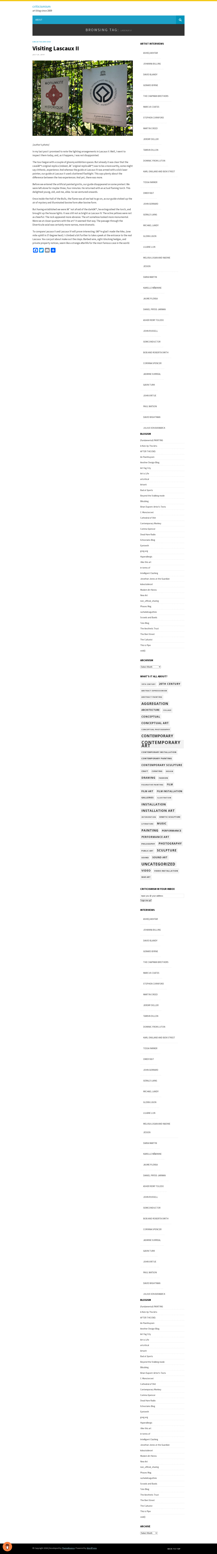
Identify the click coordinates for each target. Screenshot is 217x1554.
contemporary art (160, 744)
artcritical (144, 479)
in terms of (145, 567)
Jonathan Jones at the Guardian (155, 578)
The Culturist (146, 639)
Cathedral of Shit (148, 517)
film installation (169, 791)
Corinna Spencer (152, 363)
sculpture (167, 850)
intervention (148, 817)
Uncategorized (41, 42)
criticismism (41, 6)
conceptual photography (155, 729)
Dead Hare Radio (148, 534)
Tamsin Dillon (150, 150)
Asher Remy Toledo (153, 320)
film (170, 784)
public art (147, 851)
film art (147, 791)
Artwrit (143, 484)
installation (153, 804)
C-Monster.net (147, 512)
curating (157, 771)
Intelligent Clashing (149, 573)
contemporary (157, 735)
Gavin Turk (149, 384)
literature (147, 824)
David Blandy (150, 74)
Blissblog (144, 501)
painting (149, 830)
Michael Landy (151, 225)
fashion (163, 778)
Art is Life (144, 473)
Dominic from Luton (154, 160)
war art (146, 877)
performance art (155, 837)
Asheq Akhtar (150, 53)
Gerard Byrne (150, 85)
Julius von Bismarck (154, 427)
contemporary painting (156, 758)
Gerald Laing (150, 214)
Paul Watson (150, 406)
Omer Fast (148, 193)
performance (171, 830)
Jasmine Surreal (152, 374)
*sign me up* (146, 900)
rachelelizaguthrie (148, 612)
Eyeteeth (144, 545)
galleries (147, 797)
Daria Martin (150, 277)
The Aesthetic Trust (149, 628)
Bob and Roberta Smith (155, 352)
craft (144, 771)
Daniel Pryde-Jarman (154, 309)
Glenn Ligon (149, 236)
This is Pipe (145, 645)
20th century (169, 684)
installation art (158, 810)
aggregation (154, 703)
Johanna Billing (152, 63)
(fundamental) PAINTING (151, 440)
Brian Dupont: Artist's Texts (153, 506)
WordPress (92, 1548)
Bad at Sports (146, 490)
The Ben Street (147, 634)
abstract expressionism (154, 691)
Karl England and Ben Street (159, 171)
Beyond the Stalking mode (152, 495)
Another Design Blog (149, 462)
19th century (148, 684)
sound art (160, 857)
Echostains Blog (147, 540)
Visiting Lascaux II (55, 48)
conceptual (150, 716)
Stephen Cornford (153, 117)
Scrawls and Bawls (148, 617)
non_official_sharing (149, 600)
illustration (164, 798)
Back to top (174, 1549)
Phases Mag (145, 606)
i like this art (145, 562)
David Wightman (151, 417)
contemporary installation (158, 752)
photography (170, 843)
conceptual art (155, 723)
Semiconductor (151, 341)
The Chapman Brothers (155, 96)
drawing (148, 777)
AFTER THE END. (148, 451)
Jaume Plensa (150, 298)
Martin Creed (150, 128)
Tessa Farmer (150, 182)
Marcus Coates (151, 106)
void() (142, 650)
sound (145, 857)
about (38, 19)
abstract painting (151, 697)
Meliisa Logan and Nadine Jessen (156, 262)
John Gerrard (150, 203)
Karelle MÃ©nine (152, 287)
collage (167, 710)
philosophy (148, 844)
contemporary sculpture (161, 765)
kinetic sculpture (169, 817)
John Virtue (149, 395)
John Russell (150, 330)
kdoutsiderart (146, 584)
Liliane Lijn (149, 246)
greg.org (144, 551)
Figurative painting (152, 785)
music (162, 823)
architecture (150, 709)
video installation (166, 870)
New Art (144, 595)
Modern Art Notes (148, 589)
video (146, 870)
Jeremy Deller (151, 139)
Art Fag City (145, 468)
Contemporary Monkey (150, 523)
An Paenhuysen (147, 457)
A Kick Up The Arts (148, 445)
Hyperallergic (146, 556)
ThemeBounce (68, 1548)
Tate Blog (144, 623)
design (169, 771)
